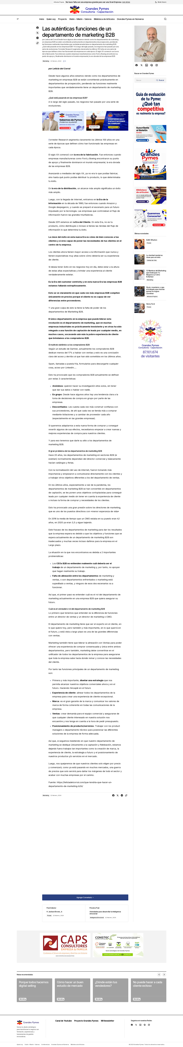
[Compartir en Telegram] (37, 38)
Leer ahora (126, 2)
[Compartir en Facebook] (37, 27)
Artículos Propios (59, 2)
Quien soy (20, 1044)
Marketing (46, 61)
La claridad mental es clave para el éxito (154, 256)
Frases (49, 915)
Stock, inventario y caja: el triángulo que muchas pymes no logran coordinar (155, 290)
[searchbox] (144, 80)
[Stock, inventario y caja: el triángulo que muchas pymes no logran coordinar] (139, 291)
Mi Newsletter (107, 1020)
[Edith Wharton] (139, 244)
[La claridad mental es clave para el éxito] (139, 259)
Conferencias (45, 1044)
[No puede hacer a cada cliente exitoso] (148, 990)
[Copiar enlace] (37, 43)
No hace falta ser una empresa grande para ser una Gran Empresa (93, 2)
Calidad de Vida (152, 260)
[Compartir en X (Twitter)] (37, 32)
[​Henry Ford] (139, 308)
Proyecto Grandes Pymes (86, 1020)
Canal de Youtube (63, 1020)
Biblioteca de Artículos (77, 1044)
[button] (160, 2)
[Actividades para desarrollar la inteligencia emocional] (106, 913)
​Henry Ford (150, 304)
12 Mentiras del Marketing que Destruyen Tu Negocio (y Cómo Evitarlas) (156, 274)
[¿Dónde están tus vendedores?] (110, 990)
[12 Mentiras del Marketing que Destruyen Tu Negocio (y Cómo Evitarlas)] (139, 275)
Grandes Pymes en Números (60, 1044)
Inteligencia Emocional (97, 917)
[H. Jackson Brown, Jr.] (63, 913)
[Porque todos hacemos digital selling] (34, 990)
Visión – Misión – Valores (32, 1044)
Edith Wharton (151, 240)
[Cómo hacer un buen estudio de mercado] (72, 990)
